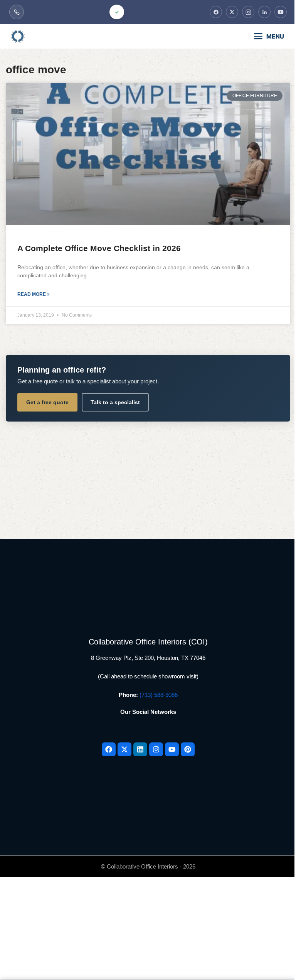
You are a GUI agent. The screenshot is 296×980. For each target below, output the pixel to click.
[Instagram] (248, 12)
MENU (275, 36)
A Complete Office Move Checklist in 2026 (99, 248)
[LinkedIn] (264, 12)
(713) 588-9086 (159, 695)
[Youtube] (172, 749)
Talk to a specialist (115, 402)
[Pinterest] (188, 749)
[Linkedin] (140, 749)
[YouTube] (280, 12)
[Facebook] (216, 12)
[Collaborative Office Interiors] (40, 36)
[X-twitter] (124, 749)
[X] (232, 12)
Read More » (33, 294)
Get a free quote (47, 402)
